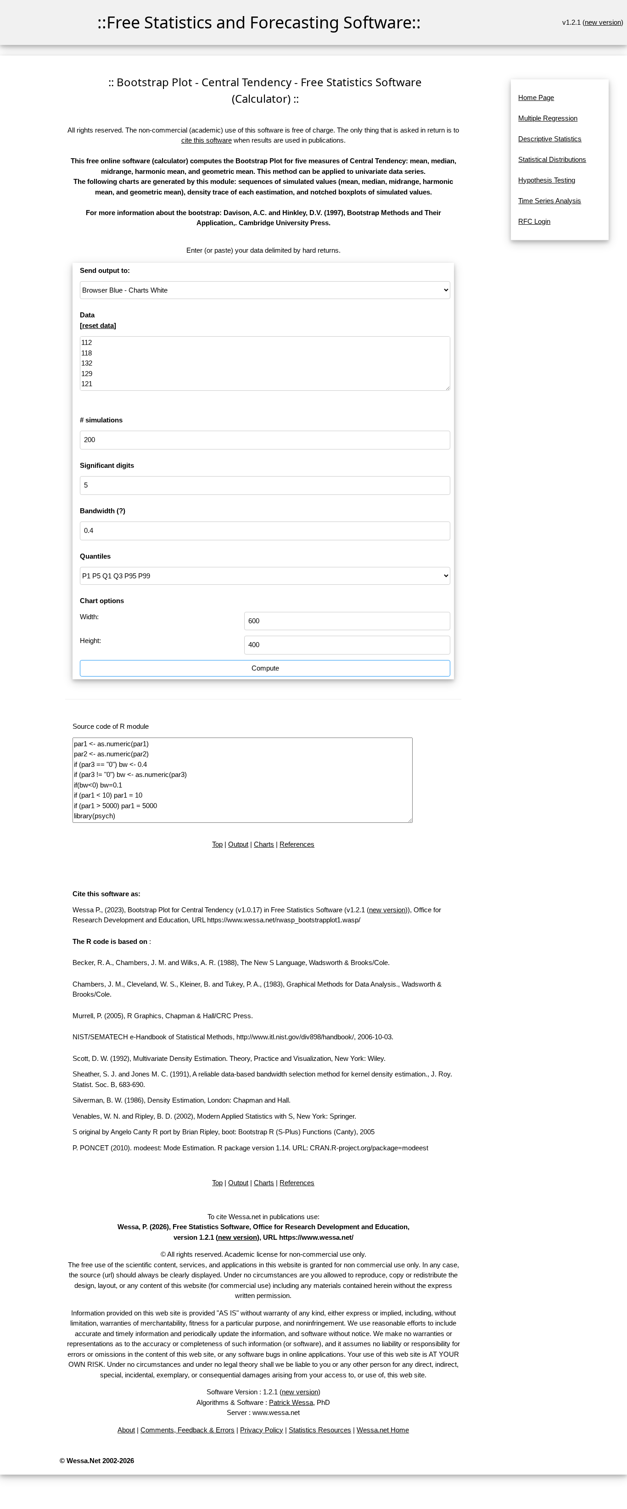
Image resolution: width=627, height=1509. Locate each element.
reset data (98, 325)
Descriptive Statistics (550, 139)
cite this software (206, 140)
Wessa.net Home (383, 1430)
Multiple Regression (547, 118)
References (297, 844)
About (126, 1430)
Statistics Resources (320, 1430)
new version (603, 22)
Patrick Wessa (291, 1402)
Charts (264, 844)
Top (217, 844)
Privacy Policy (261, 1430)
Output (238, 844)
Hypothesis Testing (546, 180)
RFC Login (534, 221)
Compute (265, 668)
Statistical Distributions (552, 159)
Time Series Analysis (549, 201)
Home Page (536, 97)
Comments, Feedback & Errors (187, 1430)
